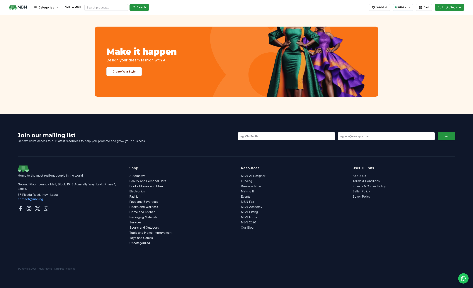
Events (245, 196)
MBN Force (249, 217)
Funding (246, 181)
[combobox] (403, 7)
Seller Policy (361, 191)
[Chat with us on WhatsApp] (463, 278)
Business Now (251, 186)
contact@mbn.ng (30, 199)
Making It (247, 191)
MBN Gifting (249, 212)
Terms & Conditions (366, 181)
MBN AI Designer (253, 176)
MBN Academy (251, 207)
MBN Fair (247, 202)
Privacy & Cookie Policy (369, 186)
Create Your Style (124, 71)
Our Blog (247, 227)
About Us (359, 176)
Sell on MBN (73, 7)
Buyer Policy (361, 196)
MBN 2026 (248, 222)
